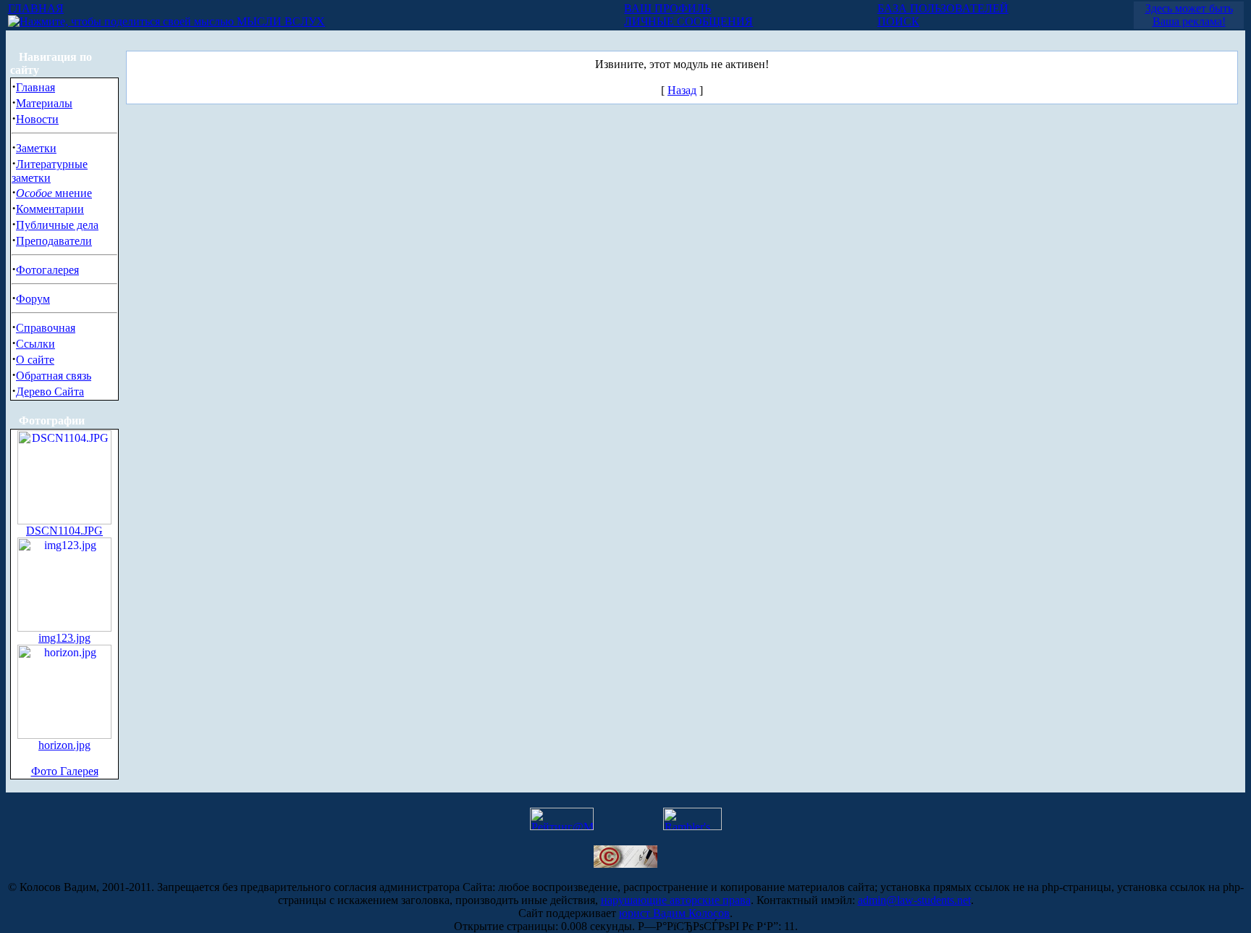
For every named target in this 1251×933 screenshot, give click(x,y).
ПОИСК (898, 21)
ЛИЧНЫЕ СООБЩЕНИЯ (688, 21)
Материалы (44, 103)
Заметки (36, 148)
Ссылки (35, 344)
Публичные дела (57, 225)
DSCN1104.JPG (64, 530)
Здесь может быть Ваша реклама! (1189, 15)
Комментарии (50, 209)
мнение (54, 193)
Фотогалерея (47, 270)
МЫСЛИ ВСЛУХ (279, 21)
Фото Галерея (64, 771)
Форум (33, 299)
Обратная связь (53, 375)
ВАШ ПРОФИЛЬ (667, 8)
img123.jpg (64, 638)
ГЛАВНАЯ (36, 8)
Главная (35, 87)
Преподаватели (54, 241)
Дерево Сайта (50, 391)
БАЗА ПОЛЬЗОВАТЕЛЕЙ (942, 8)
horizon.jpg (64, 745)
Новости (37, 119)
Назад (681, 90)
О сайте (35, 359)
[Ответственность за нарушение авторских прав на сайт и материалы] (625, 864)
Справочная (45, 328)
